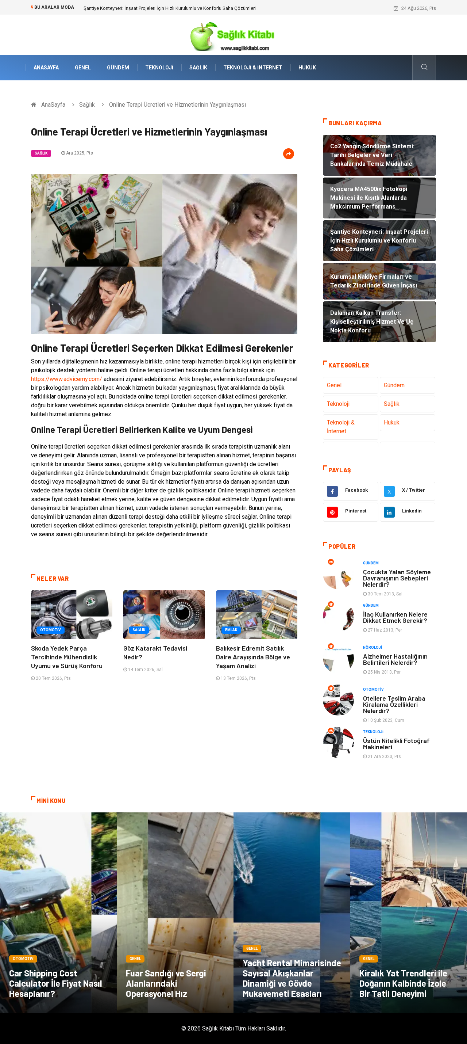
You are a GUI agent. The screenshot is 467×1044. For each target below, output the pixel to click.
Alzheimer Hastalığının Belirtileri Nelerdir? (395, 659)
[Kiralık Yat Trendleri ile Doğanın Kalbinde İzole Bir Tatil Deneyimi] (408, 912)
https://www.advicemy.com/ (66, 379)
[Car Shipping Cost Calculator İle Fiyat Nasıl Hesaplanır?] (58, 912)
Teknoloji (159, 68)
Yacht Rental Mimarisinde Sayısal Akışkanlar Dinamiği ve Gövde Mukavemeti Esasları (292, 978)
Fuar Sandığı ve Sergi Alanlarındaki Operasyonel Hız (166, 983)
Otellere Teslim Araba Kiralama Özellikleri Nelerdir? (394, 704)
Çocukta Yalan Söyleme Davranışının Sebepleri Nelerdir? (397, 578)
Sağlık (198, 68)
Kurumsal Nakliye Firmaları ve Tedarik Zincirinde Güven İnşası (147, 8)
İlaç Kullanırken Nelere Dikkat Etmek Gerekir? (395, 617)
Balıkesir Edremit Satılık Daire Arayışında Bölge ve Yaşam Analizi (253, 657)
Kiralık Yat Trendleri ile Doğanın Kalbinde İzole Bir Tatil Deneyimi (403, 983)
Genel (83, 68)
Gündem (118, 68)
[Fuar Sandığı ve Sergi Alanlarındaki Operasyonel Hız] (175, 912)
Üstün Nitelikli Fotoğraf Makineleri (396, 743)
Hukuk (307, 68)
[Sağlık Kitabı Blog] (233, 34)
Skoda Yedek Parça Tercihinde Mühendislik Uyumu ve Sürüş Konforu (67, 657)
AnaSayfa (46, 68)
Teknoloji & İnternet (252, 68)
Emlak (231, 630)
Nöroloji (372, 647)
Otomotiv (50, 630)
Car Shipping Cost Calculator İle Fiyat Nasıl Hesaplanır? (55, 983)
